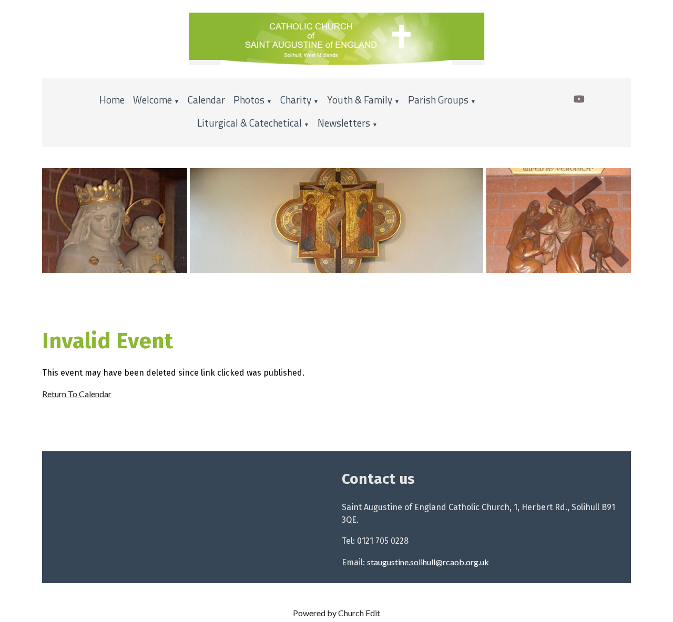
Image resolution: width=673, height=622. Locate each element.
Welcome (152, 99)
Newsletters (344, 122)
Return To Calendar (76, 394)
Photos (248, 99)
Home (112, 99)
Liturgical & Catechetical (249, 122)
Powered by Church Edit (336, 613)
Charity (295, 99)
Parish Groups (438, 99)
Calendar (206, 99)
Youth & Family (359, 99)
